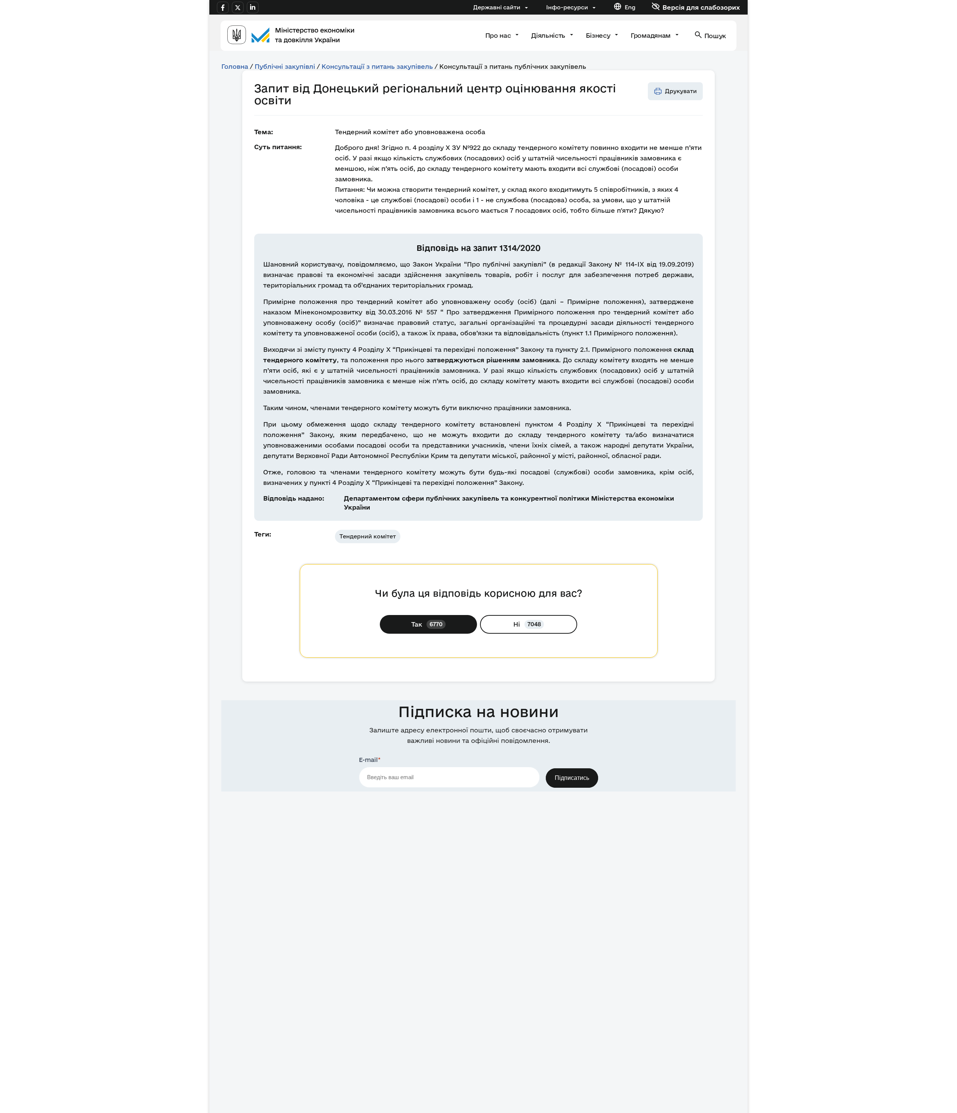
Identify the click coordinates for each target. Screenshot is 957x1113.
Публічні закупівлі (285, 66)
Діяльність (549, 35)
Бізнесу (599, 35)
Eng (630, 7)
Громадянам (651, 35)
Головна (234, 66)
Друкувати (681, 91)
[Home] (290, 35)
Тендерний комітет (367, 536)
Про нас (499, 35)
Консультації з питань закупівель (377, 66)
